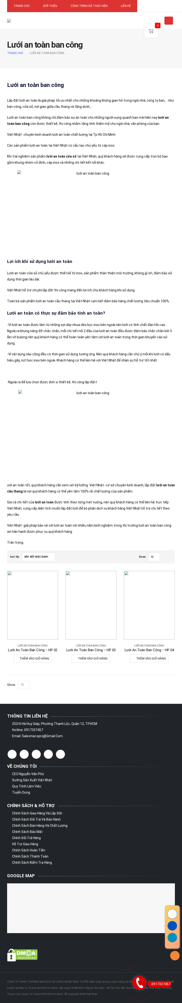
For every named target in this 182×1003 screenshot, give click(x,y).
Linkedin (60, 754)
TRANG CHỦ (22, 6)
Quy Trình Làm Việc (26, 786)
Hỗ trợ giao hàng (25, 844)
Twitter (24, 754)
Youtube (48, 754)
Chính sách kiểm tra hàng (32, 862)
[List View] (170, 557)
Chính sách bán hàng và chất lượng (40, 825)
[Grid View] (164, 557)
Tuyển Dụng (21, 792)
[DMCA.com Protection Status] (22, 954)
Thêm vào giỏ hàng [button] (34, 658)
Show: (142, 556)
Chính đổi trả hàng (26, 838)
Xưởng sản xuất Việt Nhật (32, 780)
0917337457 (160, 984)
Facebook (12, 754)
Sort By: (15, 556)
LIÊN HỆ (126, 6)
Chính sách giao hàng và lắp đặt (37, 813)
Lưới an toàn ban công (33, 645)
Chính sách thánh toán (30, 856)
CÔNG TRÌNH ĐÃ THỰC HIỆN (89, 6)
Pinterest (36, 754)
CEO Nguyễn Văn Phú (28, 774)
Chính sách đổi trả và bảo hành (36, 819)
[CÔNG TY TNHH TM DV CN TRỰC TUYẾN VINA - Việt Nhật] (21, 21)
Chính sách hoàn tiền (28, 850)
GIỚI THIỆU (50, 6)
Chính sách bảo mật (27, 832)
